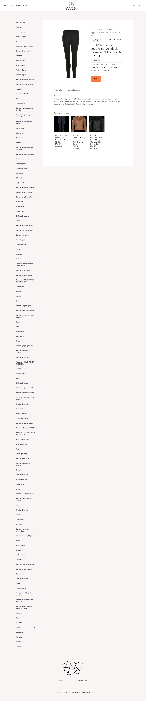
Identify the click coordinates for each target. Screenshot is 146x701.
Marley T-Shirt (20, 555)
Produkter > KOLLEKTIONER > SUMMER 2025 (25, 398)
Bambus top (20, 574)
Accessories (20, 202)
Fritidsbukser (20, 287)
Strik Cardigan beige (22, 439)
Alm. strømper (20, 159)
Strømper (19, 560)
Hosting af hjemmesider (82, 692)
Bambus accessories (22, 458)
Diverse (18, 646)
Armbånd (19, 291)
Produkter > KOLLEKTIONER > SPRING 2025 (25, 363)
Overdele (25, 613)
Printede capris (21, 37)
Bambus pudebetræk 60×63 (25, 494)
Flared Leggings (21, 588)
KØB (96, 79)
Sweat (18, 378)
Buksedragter (20, 240)
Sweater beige (20, 60)
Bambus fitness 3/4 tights (24, 536)
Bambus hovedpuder (23, 270)
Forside (93, 30)
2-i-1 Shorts (19, 138)
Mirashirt (18, 143)
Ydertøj (25, 627)
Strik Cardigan (20, 545)
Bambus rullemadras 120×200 (23, 351)
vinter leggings (21, 32)
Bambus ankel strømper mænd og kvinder (24, 607)
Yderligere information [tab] (72, 90)
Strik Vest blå (20, 373)
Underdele (25, 622)
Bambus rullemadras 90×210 (25, 428)
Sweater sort (20, 133)
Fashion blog (21, 5)
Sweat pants (20, 336)
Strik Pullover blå (21, 444)
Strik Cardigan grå (22, 404)
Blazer (18, 540)
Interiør (18, 642)
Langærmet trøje (21, 168)
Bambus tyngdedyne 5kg (24, 346)
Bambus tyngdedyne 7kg (24, 197)
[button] (134, 5)
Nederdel (19, 369)
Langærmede (20, 103)
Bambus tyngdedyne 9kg (24, 423)
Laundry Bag (20, 489)
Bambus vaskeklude (22, 235)
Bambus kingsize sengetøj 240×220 (24, 109)
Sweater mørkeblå (22, 94)
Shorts (18, 341)
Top (17, 505)
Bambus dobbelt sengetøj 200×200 (24, 601)
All (16, 41)
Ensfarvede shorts (22, 418)
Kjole (17, 327)
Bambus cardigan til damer (25, 310)
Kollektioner (25, 632)
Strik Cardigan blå (22, 510)
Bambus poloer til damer (24, 569)
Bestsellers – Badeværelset (24, 46)
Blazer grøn (19, 173)
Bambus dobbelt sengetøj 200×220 (24, 148)
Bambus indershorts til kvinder (23, 499)
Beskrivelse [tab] (58, 90)
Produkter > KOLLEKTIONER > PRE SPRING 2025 (25, 281)
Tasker (18, 583)
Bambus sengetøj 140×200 (24, 84)
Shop (6, 5)
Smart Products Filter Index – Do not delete (25, 265)
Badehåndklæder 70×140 (24, 192)
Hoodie (18, 296)
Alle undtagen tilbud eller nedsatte (24, 594)
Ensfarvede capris (22, 383)
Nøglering (19, 89)
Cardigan (19, 322)
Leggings (19, 254)
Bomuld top (20, 128)
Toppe (18, 449)
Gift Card (19, 178)
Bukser (18, 470)
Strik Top (19, 515)
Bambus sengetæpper (23, 306)
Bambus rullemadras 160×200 (23, 464)
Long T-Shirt (20, 183)
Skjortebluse (20, 331)
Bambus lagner (21, 75)
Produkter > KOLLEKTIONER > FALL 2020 (106, 39)
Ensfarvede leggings (22, 216)
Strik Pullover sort (21, 479)
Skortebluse (20, 206)
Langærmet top (21, 245)
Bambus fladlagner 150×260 (25, 187)
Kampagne (25, 637)
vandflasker (20, 484)
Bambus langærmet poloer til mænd (25, 116)
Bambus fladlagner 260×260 (25, 79)
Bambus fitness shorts (23, 51)
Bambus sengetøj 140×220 (24, 388)
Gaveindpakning (21, 454)
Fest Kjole (19, 27)
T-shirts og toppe (21, 164)
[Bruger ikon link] (139, 5)
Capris (18, 301)
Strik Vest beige (21, 409)
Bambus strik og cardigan (24, 230)
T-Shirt (18, 221)
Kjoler (25, 618)
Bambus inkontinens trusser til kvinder (25, 316)
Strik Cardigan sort (22, 475)
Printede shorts (21, 70)
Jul (17, 98)
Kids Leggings (20, 65)
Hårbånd (19, 56)
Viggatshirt (19, 524)
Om (12, 5)
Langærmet (20, 519)
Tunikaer (18, 259)
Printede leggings (21, 414)
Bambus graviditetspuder (24, 225)
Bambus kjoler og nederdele (25, 564)
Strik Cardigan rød (22, 579)
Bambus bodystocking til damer (24, 122)
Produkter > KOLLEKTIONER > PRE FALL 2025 (25, 434)
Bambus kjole (20, 22)
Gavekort (19, 249)
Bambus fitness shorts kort (25, 154)
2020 (92, 41)
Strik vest (19, 550)
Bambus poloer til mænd (24, 275)
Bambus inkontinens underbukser (22, 530)
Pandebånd (20, 211)
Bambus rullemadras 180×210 (25, 393)
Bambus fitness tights (23, 357)
